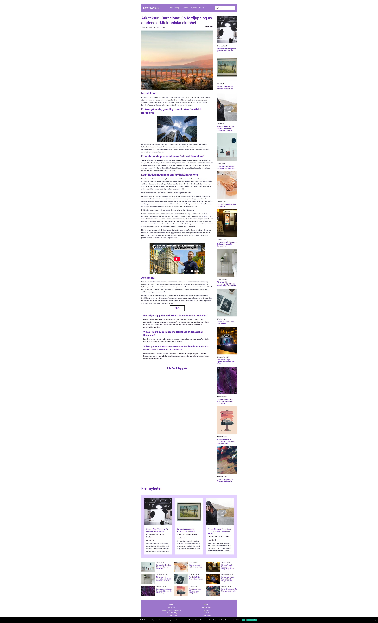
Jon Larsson (161, 27)
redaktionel (209, 26)
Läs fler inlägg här (177, 368)
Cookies (206, 613)
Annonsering (174, 8)
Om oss (194, 8)
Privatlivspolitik (251, 620)
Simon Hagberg (192, 534)
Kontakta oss (206, 615)
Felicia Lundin (224, 536)
